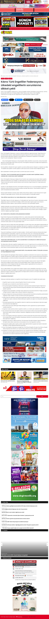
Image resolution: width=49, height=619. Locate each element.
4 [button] (6, 26)
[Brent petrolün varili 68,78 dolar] (8, 376)
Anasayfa (3, 75)
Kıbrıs (6, 78)
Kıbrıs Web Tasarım (32, 616)
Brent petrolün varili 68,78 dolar (8, 381)
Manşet (10, 78)
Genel (7, 75)
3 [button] (4, 26)
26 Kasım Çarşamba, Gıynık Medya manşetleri (14, 555)
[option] (24, 544)
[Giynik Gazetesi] (6, 32)
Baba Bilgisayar (25, 616)
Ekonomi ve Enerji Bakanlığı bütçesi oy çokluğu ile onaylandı (24, 381)
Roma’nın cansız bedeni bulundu (41, 381)
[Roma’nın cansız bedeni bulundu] (41, 376)
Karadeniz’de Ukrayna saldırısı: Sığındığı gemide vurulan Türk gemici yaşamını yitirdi (25, 28)
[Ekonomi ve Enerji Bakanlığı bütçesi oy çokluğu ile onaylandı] (24, 376)
